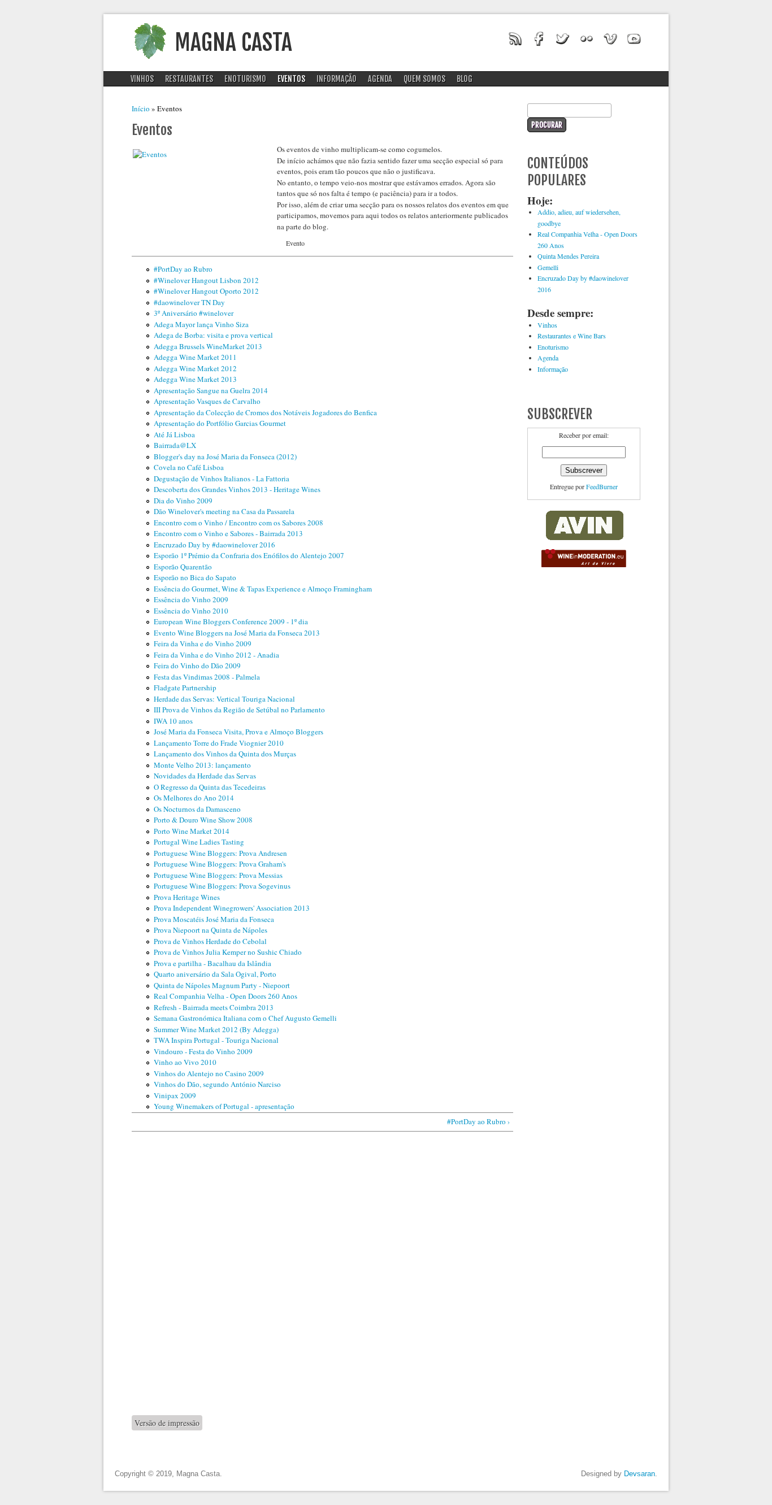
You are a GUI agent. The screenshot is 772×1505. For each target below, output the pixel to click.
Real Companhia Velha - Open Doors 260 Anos (225, 996)
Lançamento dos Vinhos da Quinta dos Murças (225, 754)
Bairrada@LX (175, 445)
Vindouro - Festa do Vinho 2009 (203, 1051)
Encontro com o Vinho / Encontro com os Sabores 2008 (238, 522)
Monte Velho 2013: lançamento (202, 765)
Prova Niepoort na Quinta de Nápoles (210, 930)
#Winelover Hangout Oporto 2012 (206, 291)
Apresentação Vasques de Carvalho (207, 401)
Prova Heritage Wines (187, 897)
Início (141, 108)
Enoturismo (245, 79)
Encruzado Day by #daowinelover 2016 (214, 545)
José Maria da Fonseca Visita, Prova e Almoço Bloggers (238, 732)
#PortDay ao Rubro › (478, 1121)
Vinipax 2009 (175, 1095)
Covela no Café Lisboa (189, 467)
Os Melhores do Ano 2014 (194, 798)
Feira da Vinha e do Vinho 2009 (202, 643)
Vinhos (142, 79)
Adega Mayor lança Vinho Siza (201, 324)
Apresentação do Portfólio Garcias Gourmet (220, 423)
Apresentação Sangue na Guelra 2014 (211, 390)
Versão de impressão (167, 1422)
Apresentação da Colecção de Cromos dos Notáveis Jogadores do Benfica (265, 412)
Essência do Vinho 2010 (191, 611)
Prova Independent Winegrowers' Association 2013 (232, 908)
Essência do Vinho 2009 (191, 599)
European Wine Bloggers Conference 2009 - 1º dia (231, 621)
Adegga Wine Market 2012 (195, 368)
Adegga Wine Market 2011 (195, 357)
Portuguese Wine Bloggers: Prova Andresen (220, 853)
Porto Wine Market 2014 (191, 831)
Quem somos (424, 79)
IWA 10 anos (173, 721)
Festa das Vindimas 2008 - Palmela (207, 677)
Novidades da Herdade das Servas (205, 776)
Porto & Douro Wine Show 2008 (203, 820)
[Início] (150, 62)
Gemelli (547, 267)
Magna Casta (233, 42)
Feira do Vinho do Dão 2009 (197, 665)
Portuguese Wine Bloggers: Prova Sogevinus (222, 886)
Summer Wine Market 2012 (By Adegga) (216, 1029)
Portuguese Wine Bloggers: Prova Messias (218, 875)
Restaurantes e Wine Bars (571, 335)
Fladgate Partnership (185, 687)
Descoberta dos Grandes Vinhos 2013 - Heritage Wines (237, 489)
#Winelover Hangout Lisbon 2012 (206, 280)
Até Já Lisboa (174, 434)
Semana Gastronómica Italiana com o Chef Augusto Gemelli (245, 1018)
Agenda (380, 79)
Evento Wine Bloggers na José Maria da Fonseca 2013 (237, 633)
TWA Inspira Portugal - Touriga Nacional (216, 1040)
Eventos (291, 79)
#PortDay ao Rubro (183, 269)
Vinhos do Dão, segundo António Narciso (217, 1084)
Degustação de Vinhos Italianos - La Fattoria (221, 478)
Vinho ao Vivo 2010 (185, 1062)
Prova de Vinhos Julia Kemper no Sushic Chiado (228, 952)
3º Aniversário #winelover (193, 313)
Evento (295, 242)
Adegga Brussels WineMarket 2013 (208, 346)
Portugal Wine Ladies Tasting (199, 842)
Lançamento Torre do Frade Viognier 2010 (219, 743)
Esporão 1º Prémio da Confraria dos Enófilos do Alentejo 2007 (249, 555)
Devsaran (639, 1473)
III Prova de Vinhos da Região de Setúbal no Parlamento (239, 709)
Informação (336, 79)
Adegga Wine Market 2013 (195, 379)
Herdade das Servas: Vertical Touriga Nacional (224, 699)
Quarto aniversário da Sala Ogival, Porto (215, 974)
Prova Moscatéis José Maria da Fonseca (214, 919)
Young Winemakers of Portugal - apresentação (224, 1106)
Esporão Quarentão (183, 567)
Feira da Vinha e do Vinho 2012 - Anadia (216, 655)
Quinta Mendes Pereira (568, 255)
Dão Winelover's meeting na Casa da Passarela (224, 511)
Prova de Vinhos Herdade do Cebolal (210, 941)
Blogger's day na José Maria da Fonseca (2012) (225, 456)
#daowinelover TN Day (189, 302)
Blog (464, 79)
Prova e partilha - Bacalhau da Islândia (212, 963)
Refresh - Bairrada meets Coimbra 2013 (214, 1007)
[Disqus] (322, 1273)
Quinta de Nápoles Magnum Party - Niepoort (222, 985)
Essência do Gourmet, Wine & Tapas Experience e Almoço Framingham (263, 589)
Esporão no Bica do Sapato (195, 577)
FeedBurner (602, 486)
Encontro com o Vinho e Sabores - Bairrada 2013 (228, 533)
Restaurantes (189, 79)
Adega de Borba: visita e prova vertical (213, 335)
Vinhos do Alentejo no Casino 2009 (209, 1073)
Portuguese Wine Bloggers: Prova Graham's (220, 864)
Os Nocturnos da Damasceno (197, 809)
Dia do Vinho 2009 (183, 500)
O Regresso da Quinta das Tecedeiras (210, 787)
